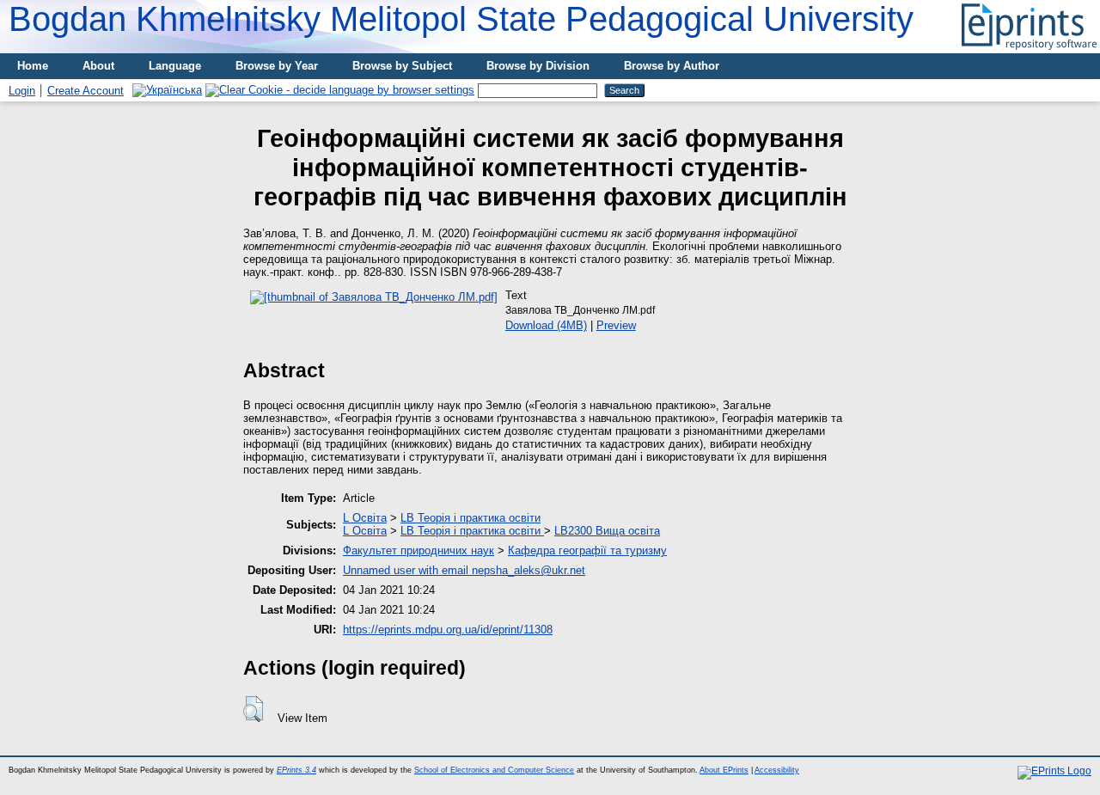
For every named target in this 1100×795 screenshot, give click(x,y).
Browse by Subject (402, 65)
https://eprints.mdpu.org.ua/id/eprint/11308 (448, 629)
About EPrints (724, 770)
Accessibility (777, 770)
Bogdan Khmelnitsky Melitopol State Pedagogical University (461, 19)
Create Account (85, 90)
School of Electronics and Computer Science (494, 770)
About (98, 65)
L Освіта (365, 517)
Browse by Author (671, 65)
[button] (253, 709)
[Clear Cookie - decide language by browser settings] (339, 89)
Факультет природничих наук (418, 550)
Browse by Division (538, 65)
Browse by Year (276, 65)
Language (175, 65)
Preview (616, 325)
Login (22, 90)
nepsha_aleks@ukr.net (528, 570)
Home (32, 65)
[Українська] (167, 89)
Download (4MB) (546, 325)
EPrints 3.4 (296, 770)
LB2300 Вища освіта (607, 530)
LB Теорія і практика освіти (470, 517)
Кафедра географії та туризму (587, 550)
